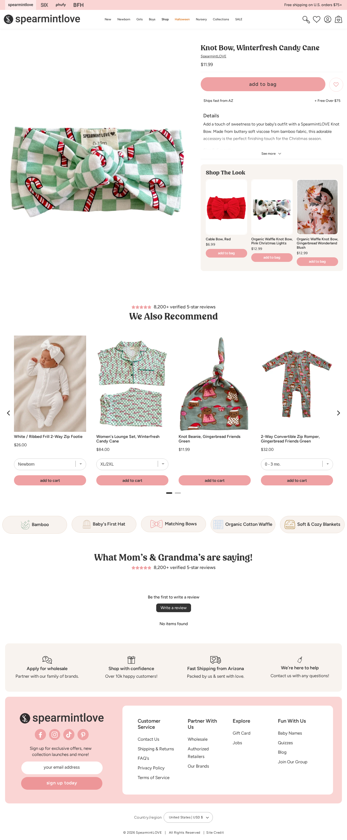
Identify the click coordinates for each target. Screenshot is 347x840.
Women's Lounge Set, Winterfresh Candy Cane (128, 438)
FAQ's (143, 758)
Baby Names (290, 733)
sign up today (61, 783)
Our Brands (198, 766)
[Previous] (9, 413)
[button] (165, 19)
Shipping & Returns (156, 748)
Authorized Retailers (198, 752)
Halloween (182, 19)
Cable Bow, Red (218, 239)
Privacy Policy (151, 767)
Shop (165, 19)
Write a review (174, 607)
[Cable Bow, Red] (226, 207)
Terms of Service (153, 777)
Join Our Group (292, 761)
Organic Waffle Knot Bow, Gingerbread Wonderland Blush (317, 243)
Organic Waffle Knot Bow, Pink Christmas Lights (272, 241)
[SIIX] (44, 5)
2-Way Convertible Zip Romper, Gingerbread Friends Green (290, 438)
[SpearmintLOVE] (20, 5)
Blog (282, 752)
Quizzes (285, 742)
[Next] (338, 413)
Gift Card (241, 733)
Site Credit (215, 832)
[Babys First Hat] (78, 5)
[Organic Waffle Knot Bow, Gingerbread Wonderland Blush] (317, 207)
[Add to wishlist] (336, 85)
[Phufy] (61, 5)
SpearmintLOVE (213, 56)
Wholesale (198, 739)
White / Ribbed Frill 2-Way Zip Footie (48, 436)
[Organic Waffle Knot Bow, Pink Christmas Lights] (272, 207)
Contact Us (148, 739)
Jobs (237, 742)
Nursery (201, 19)
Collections (221, 19)
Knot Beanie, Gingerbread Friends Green (209, 438)
